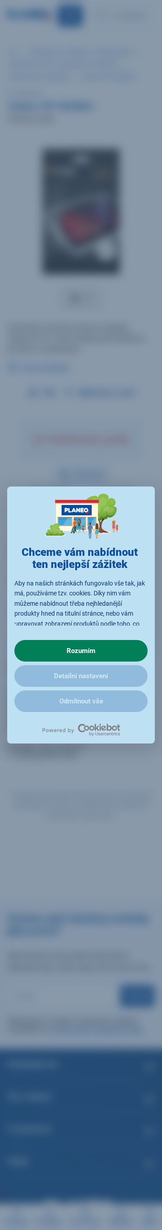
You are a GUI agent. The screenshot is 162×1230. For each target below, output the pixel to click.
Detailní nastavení (81, 676)
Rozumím (81, 651)
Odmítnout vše (81, 701)
